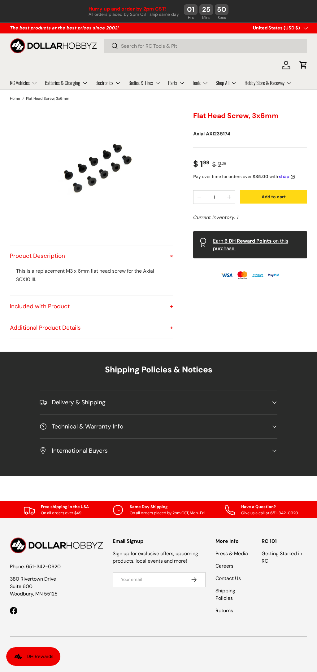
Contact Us (228, 578)
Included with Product (91, 306)
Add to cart (274, 197)
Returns (224, 610)
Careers (224, 566)
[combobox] (205, 46)
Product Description (91, 256)
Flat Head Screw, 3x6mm (47, 98)
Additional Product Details (91, 328)
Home (15, 98)
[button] (303, 65)
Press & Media (231, 553)
